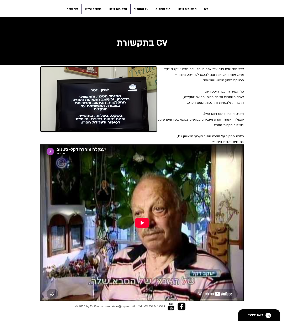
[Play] (156, 314)
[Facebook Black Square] (181, 306)
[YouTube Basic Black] (171, 306)
